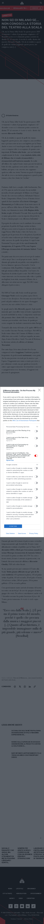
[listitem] (22, 427)
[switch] (36, 431)
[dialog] (22, 462)
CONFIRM (13, 526)
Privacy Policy (33, 533)
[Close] (40, 391)
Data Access (22, 533)
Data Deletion (10, 533)
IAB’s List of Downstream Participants (24, 420)
